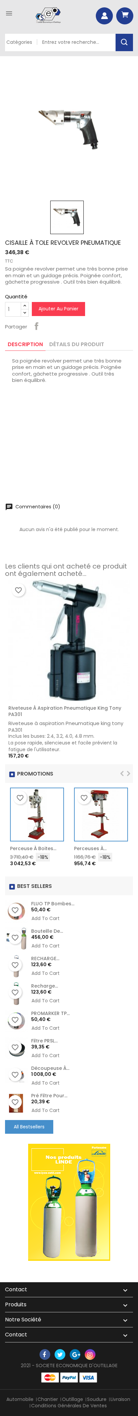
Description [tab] (25, 344)
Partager (36, 326)
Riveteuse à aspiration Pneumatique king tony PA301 (64, 711)
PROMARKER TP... (50, 1013)
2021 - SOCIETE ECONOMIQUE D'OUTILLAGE (69, 1365)
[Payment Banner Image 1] (50, 1378)
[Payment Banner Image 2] (69, 1378)
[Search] (124, 42)
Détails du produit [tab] (76, 344)
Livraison (120, 1399)
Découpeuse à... (50, 1068)
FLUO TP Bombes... (52, 903)
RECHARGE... (45, 958)
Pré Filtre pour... (49, 1095)
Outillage (72, 1399)
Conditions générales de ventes (69, 1405)
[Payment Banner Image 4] (88, 1378)
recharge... (44, 986)
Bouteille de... (47, 931)
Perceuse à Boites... (33, 848)
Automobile (19, 1399)
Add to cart (55, 850)
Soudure (97, 1399)
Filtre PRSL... (44, 1040)
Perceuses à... (90, 848)
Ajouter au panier (58, 308)
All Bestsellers (29, 1126)
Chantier (48, 1399)
